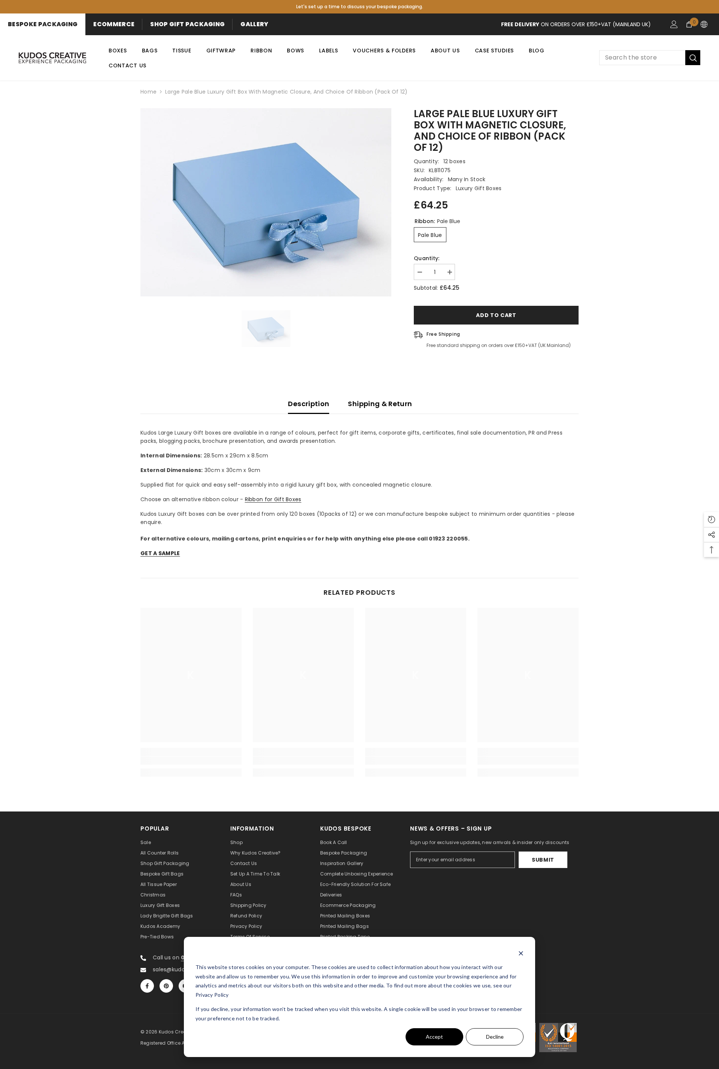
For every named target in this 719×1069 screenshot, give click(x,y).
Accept (434, 1036)
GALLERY (254, 24)
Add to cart (496, 315)
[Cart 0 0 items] (689, 24)
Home (148, 91)
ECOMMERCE (113, 24)
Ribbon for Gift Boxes (273, 499)
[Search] (649, 57)
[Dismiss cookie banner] (521, 953)
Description (308, 403)
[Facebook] (147, 986)
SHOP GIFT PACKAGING (187, 24)
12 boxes (454, 161)
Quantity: (427, 258)
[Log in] (674, 24)
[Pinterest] (166, 986)
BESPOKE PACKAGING (43, 24)
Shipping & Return (380, 403)
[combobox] (642, 57)
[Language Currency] (704, 24)
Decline (495, 1036)
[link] (191, 760)
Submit (543, 860)
